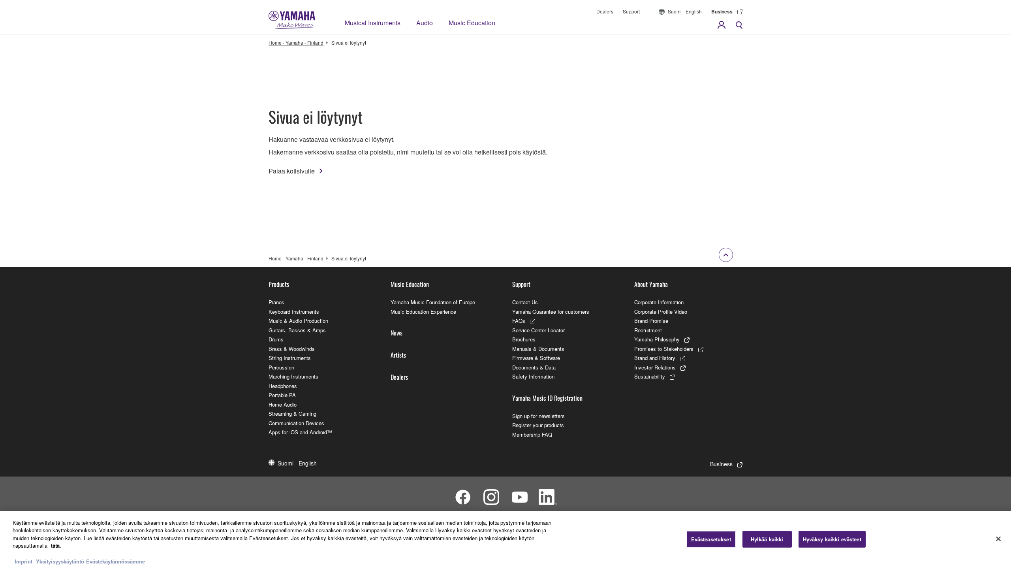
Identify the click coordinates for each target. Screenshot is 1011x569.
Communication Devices (296, 423)
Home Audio (283, 404)
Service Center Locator (538, 330)
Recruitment (648, 330)
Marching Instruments (293, 376)
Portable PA (282, 395)
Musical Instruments (372, 22)
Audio (424, 22)
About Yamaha (651, 284)
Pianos (276, 302)
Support (631, 11)
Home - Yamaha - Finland (296, 42)
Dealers (604, 11)
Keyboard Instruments (294, 311)
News (396, 332)
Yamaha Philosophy (657, 339)
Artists (398, 355)
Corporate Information (659, 302)
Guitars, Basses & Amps (297, 330)
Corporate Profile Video (660, 311)
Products (279, 284)
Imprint (23, 561)
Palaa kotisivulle (292, 170)
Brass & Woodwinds (292, 348)
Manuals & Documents (538, 348)
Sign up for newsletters (538, 416)
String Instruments (290, 358)
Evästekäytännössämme (115, 561)
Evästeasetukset (711, 539)
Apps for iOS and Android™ (300, 432)
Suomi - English (685, 11)
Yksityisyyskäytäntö (60, 561)
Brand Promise (651, 320)
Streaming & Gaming (292, 413)
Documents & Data (534, 367)
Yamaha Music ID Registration (547, 398)
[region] (505, 540)
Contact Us (525, 302)
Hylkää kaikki (767, 539)
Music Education (472, 22)
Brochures (524, 339)
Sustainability (649, 376)
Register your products (538, 425)
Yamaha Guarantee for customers (550, 311)
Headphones (283, 386)
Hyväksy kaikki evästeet (832, 539)
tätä (55, 545)
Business (722, 11)
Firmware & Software (536, 358)
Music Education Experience (423, 311)
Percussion (281, 367)
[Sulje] (998, 539)
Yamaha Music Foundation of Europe (433, 302)
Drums (276, 339)
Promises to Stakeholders (663, 348)
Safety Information (533, 376)
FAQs (518, 320)
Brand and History (654, 358)
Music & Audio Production (298, 320)
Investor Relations (655, 367)
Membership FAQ (532, 434)
